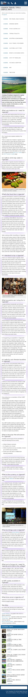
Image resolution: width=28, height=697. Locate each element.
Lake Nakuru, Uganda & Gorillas (14, 666)
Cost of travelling (12, 58)
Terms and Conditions (11, 692)
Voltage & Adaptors (12, 62)
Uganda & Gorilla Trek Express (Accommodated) (15, 646)
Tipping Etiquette (11, 33)
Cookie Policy (24, 692)
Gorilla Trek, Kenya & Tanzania (14, 681)
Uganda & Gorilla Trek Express (14, 641)
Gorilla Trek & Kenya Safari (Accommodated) (16, 676)
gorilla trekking (15, 532)
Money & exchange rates (13, 53)
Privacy (18, 692)
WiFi (7, 67)
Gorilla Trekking (6, 613)
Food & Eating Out (11, 28)
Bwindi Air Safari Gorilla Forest (15, 636)
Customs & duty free (12, 48)
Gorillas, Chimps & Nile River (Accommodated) (16, 656)
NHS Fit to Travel (17, 152)
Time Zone (9, 72)
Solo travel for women (13, 43)
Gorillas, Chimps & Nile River (16, 651)
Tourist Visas (5, 618)
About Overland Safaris (7, 621)
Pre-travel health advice (13, 19)
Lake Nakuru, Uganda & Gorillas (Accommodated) (15, 661)
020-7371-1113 (18, 688)
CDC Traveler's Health (9, 154)
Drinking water (10, 24)
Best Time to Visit (6, 616)
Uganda (5, 14)
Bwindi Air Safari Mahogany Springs (16, 631)
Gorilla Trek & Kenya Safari (16, 671)
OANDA (11, 478)
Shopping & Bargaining (13, 38)
